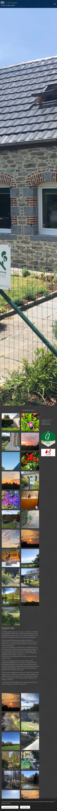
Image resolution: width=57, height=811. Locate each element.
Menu (55, 4)
